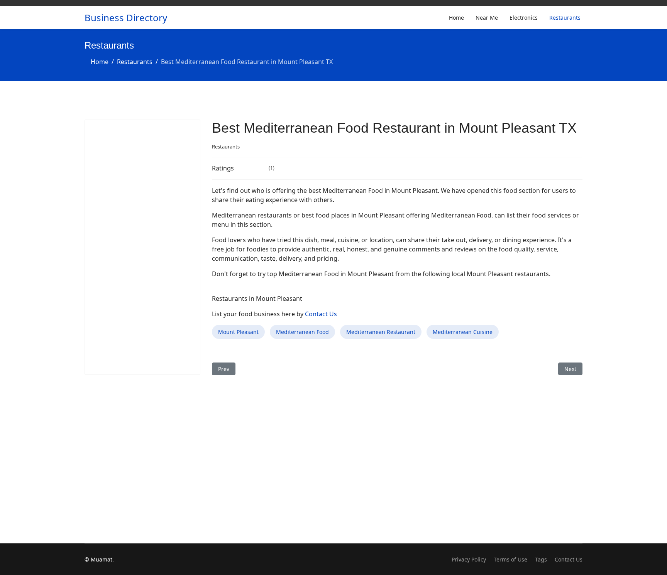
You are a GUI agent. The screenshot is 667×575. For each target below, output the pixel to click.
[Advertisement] (142, 247)
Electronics (524, 17)
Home (456, 17)
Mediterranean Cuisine (463, 332)
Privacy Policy (469, 559)
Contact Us (321, 314)
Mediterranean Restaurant (380, 332)
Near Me (487, 17)
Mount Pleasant (238, 332)
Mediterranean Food (302, 332)
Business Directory (126, 17)
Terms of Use (510, 559)
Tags (541, 559)
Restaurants (565, 17)
